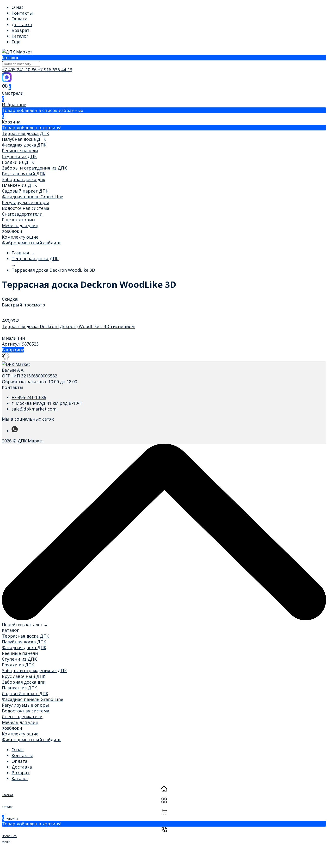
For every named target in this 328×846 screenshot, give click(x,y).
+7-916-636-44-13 (55, 69)
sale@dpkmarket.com (34, 409)
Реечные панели (20, 150)
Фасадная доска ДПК (24, 145)
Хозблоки (12, 231)
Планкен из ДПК (19, 185)
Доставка (22, 24)
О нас (18, 7)
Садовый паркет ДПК (25, 191)
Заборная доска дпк (23, 179)
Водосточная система (25, 208)
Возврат (21, 30)
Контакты (22, 13)
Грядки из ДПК (18, 162)
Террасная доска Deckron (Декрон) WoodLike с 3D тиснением (68, 326)
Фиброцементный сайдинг (31, 243)
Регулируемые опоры (25, 202)
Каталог (20, 36)
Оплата (19, 19)
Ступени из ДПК (19, 156)
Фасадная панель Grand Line (32, 197)
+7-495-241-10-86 (20, 69)
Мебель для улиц (20, 225)
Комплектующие (20, 237)
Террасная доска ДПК (25, 133)
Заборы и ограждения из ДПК (34, 168)
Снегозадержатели (22, 214)
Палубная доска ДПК (24, 139)
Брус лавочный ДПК (23, 173)
